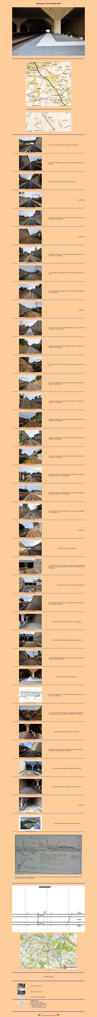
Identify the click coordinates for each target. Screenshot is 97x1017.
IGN (51, 969)
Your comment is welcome (48, 1015)
